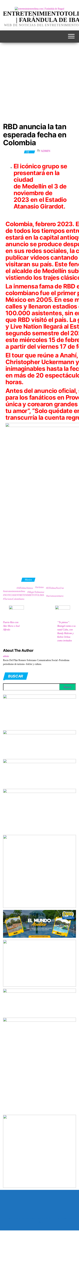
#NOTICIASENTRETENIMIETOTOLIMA (23, 595)
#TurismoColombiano (13, 599)
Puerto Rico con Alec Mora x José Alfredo (11, 626)
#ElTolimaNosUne (55, 588)
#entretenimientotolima (14, 591)
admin (45, 151)
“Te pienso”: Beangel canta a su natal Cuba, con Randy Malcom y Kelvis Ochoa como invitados (66, 631)
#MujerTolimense (35, 592)
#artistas (39, 587)
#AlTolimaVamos (25, 588)
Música (28, 579)
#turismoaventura (54, 596)
